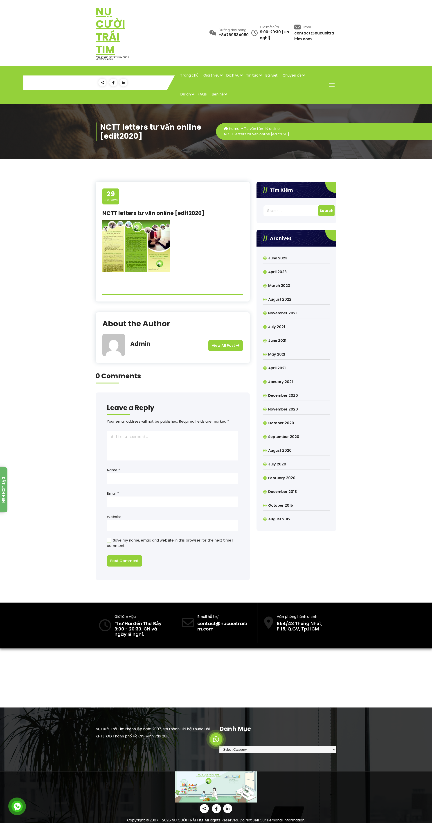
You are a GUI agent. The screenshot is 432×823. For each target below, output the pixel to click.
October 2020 (281, 423)
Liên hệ (218, 94)
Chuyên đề (292, 75)
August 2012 (279, 519)
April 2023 (277, 271)
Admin (140, 344)
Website (114, 516)
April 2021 (277, 368)
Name (113, 470)
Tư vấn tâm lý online (262, 128)
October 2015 (280, 505)
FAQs (202, 94)
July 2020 (277, 464)
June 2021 (277, 340)
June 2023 (277, 258)
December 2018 (282, 491)
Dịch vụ (232, 75)
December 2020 (283, 395)
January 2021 (280, 381)
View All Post (224, 345)
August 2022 (279, 299)
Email (113, 493)
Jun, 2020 (111, 196)
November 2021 (282, 313)
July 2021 (276, 326)
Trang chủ (189, 75)
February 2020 (281, 478)
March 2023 (279, 285)
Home (233, 128)
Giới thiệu (211, 75)
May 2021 (276, 354)
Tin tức (252, 75)
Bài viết (271, 75)
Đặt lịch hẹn (3, 490)
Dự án (185, 94)
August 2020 (280, 450)
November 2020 (283, 409)
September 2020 (283, 436)
